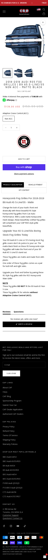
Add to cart (24, 159)
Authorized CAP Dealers (13, 414)
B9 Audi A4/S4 (9, 465)
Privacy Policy (8, 426)
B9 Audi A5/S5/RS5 (11, 470)
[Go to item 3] (29, 73)
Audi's (26, 207)
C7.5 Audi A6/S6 (9, 492)
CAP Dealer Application (13, 409)
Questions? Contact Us (12, 518)
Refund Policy (8, 431)
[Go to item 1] (7, 73)
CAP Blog (7, 396)
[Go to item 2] (18, 73)
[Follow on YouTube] (18, 526)
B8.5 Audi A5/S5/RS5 (11, 461)
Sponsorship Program (12, 400)
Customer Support (11, 515)
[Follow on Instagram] (11, 526)
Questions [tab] (19, 312)
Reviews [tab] (7, 312)
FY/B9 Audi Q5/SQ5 (11, 483)
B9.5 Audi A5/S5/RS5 (11, 479)
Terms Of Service (10, 435)
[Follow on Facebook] (4, 526)
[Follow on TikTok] (24, 526)
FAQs (5, 392)
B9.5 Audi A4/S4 (9, 474)
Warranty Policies (10, 444)
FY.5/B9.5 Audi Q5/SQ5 (12, 487)
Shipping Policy (9, 439)
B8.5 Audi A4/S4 (9, 457)
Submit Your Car (10, 405)
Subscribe (11, 373)
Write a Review (29, 325)
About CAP (7, 387)
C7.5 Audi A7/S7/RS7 (11, 496)
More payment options (24, 173)
